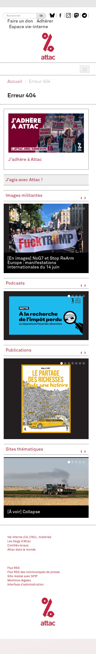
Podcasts (15, 283)
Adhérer (45, 21)
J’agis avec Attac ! (24, 180)
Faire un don (20, 21)
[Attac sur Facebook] (60, 15)
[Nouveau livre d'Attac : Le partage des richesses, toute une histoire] (46, 398)
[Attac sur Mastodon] (77, 15)
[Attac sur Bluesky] (52, 15)
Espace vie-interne (28, 27)
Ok (41, 15)
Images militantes (24, 195)
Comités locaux (18, 545)
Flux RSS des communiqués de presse (33, 572)
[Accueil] (48, 46)
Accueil (14, 81)
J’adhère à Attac (25, 159)
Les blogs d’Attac (19, 541)
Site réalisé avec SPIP (22, 576)
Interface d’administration (25, 584)
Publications (18, 350)
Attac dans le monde (21, 549)
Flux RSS (13, 568)
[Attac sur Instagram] (69, 15)
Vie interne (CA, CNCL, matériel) (29, 537)
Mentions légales (19, 580)
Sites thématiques (24, 449)
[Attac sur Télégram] (85, 15)
